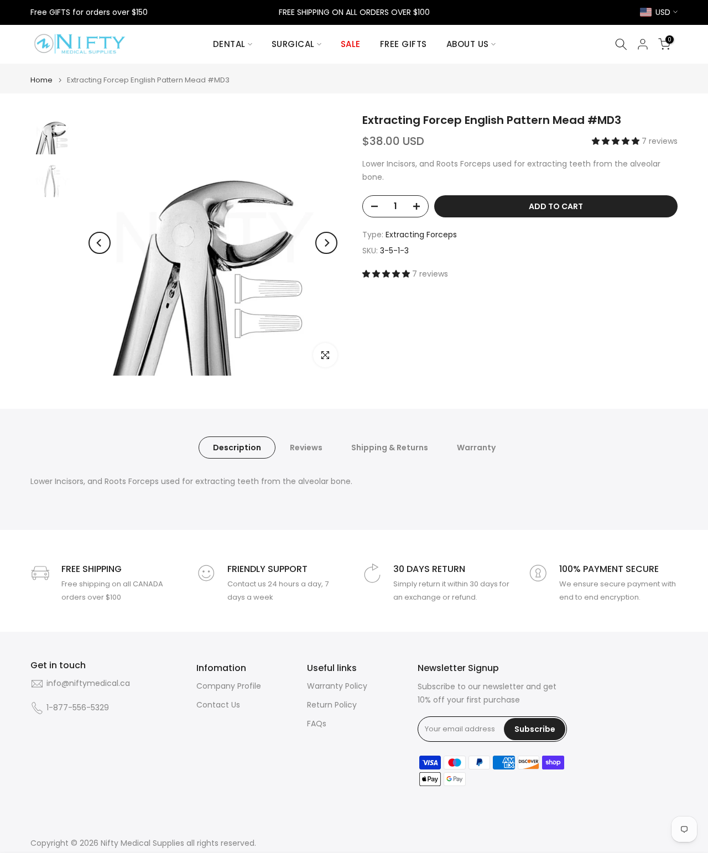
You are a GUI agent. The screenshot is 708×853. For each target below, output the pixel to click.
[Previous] (99, 243)
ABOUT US (467, 44)
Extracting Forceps (421, 234)
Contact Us (218, 705)
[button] (617, 141)
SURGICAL (293, 44)
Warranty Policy (337, 686)
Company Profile (228, 686)
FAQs (316, 724)
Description (237, 447)
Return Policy (332, 705)
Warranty (476, 447)
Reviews (306, 447)
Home (41, 80)
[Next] (326, 243)
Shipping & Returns (389, 447)
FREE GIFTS (403, 44)
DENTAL (229, 44)
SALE (351, 44)
